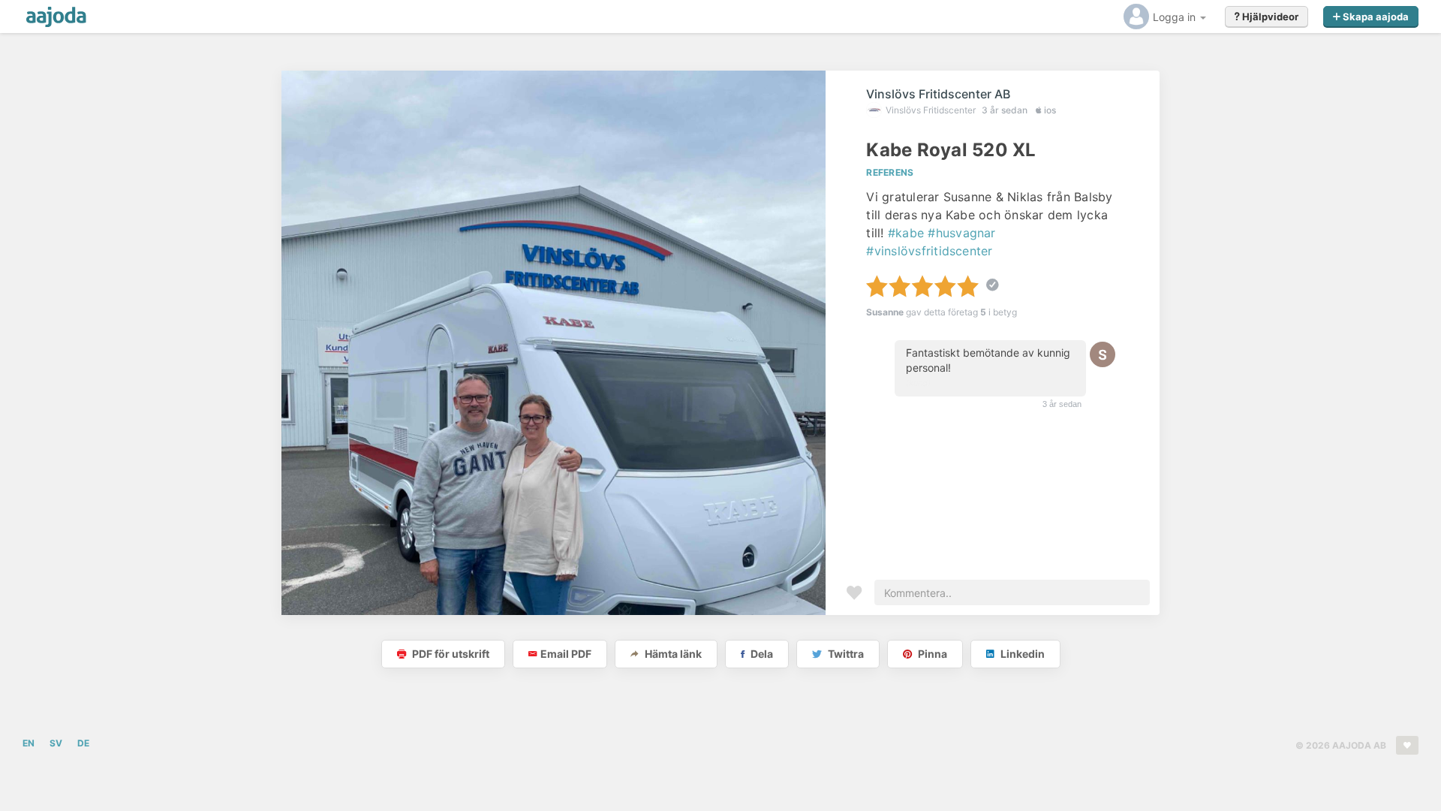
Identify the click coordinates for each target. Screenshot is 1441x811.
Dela (760, 653)
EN (29, 743)
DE (83, 743)
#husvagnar (961, 232)
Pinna (931, 653)
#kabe (906, 232)
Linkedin (1021, 653)
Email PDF (565, 653)
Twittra (845, 653)
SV (56, 743)
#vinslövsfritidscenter (929, 250)
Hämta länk (672, 653)
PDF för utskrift (449, 653)
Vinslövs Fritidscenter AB (938, 93)
